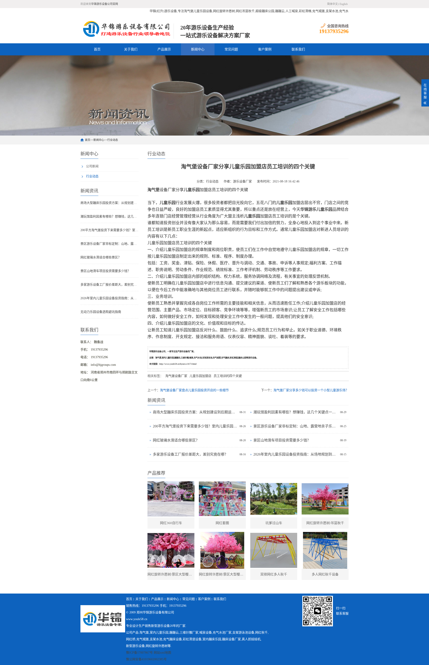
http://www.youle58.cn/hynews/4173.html (178, 364)
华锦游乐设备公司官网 (104, 4)
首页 (97, 49)
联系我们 (298, 49)
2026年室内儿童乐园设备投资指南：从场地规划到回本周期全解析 (109, 298)
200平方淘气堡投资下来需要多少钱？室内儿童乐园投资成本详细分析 (109, 230)
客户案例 (264, 49)
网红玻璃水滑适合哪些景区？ (100, 257)
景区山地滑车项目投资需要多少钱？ (105, 271)
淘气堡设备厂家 (176, 376)
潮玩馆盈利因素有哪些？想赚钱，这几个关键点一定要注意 (109, 216)
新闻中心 (197, 49)
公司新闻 (92, 166)
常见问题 (231, 49)
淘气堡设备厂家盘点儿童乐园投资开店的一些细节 (194, 390)
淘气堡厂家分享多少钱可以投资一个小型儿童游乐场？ (311, 390)
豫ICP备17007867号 (139, 652)
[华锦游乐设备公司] (127, 28)
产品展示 (164, 49)
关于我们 (130, 49)
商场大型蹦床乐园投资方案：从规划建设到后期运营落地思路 (109, 203)
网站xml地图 (162, 652)
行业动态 (112, 140)
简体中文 (332, 4)
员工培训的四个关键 (228, 376)
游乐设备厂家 (242, 181)
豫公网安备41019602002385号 (146, 659)
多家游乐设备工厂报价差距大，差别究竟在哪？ (109, 284)
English (344, 4)
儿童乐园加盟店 (200, 376)
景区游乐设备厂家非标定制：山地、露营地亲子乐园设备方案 (109, 243)
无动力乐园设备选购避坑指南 (100, 312)
